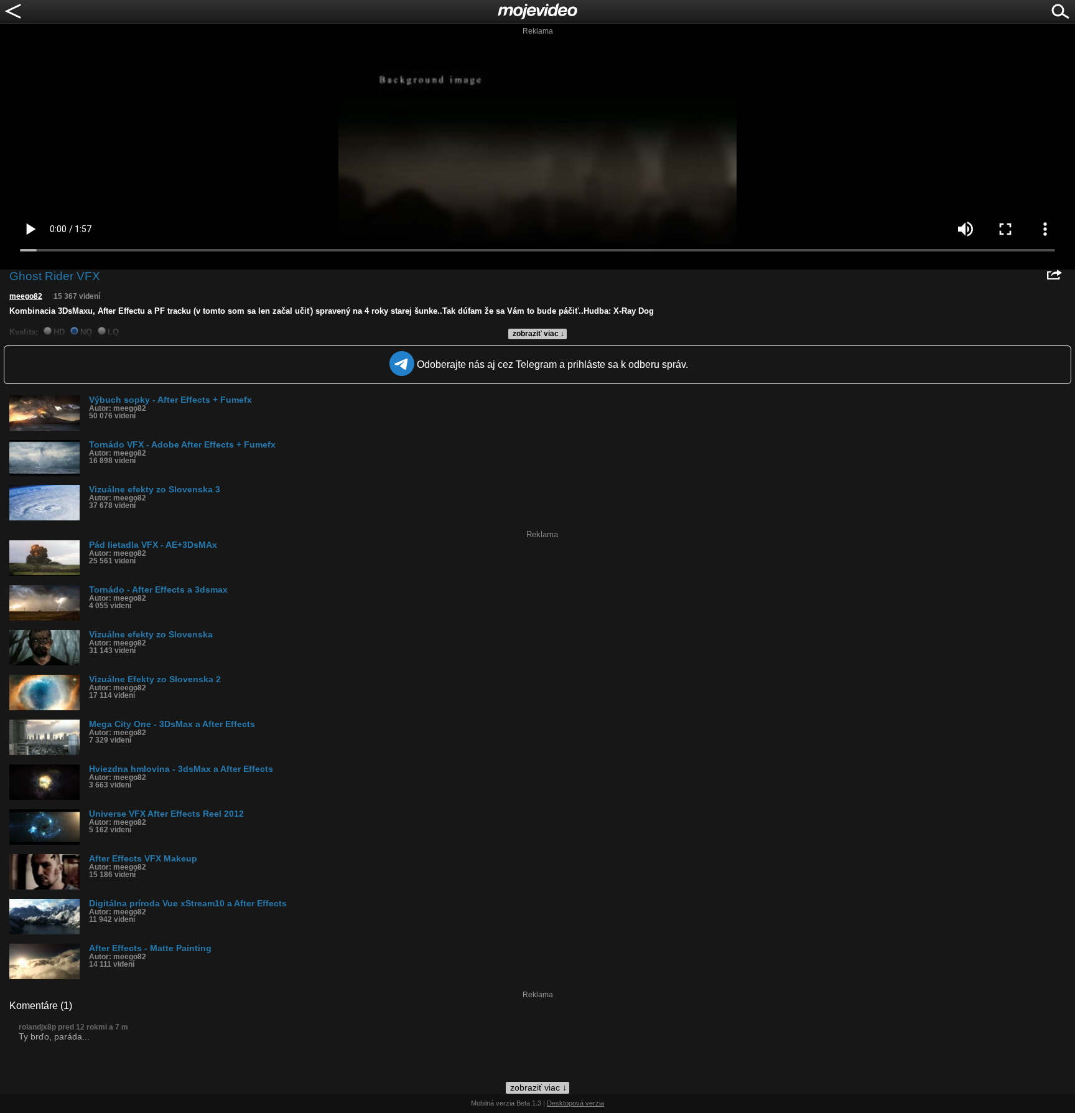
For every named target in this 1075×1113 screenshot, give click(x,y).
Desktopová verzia (575, 1103)
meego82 (25, 296)
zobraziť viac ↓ (538, 333)
